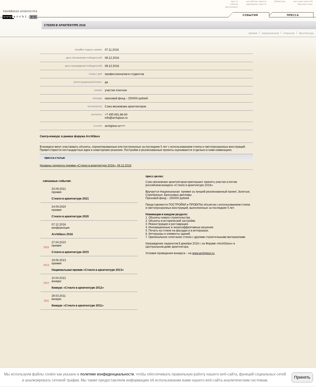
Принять (302, 377)
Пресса (293, 15)
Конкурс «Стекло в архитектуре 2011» (78, 305)
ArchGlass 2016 (62, 234)
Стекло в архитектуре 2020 (70, 216)
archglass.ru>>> (115, 126)
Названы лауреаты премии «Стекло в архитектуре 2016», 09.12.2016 (85, 165)
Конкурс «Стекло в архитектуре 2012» (78, 287)
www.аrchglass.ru (203, 253)
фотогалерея (231, 7)
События (250, 15)
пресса (234, 1)
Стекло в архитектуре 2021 (70, 198)
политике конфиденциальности (107, 374)
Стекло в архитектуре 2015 (70, 252)
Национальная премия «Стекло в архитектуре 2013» (88, 270)
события (234, 4)
